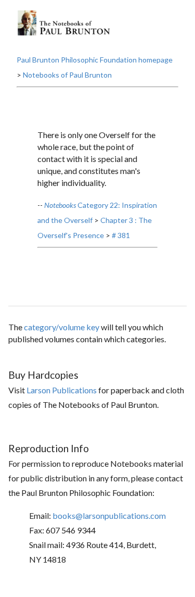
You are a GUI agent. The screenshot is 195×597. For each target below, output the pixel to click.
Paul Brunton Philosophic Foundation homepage (95, 59)
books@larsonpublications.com (109, 515)
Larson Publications (62, 390)
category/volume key (61, 327)
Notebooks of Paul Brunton (67, 74)
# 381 (121, 235)
